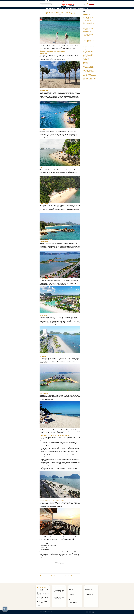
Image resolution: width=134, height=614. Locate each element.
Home (47, 8)
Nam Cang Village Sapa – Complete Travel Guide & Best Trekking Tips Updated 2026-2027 (88, 22)
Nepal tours (85, 63)
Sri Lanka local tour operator (88, 67)
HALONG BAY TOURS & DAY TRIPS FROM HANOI (59, 11)
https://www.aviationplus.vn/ (89, 79)
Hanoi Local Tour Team (73, 597)
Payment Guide (72, 604)
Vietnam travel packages (88, 54)
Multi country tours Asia (88, 51)
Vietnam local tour (86, 64)
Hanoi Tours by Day (73, 8)
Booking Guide (72, 599)
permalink (73, 566)
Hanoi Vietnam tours (87, 76)
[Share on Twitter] (58, 563)
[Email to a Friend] (60, 563)
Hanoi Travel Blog (88, 589)
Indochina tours (86, 52)
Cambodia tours (86, 59)
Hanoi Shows (67, 8)
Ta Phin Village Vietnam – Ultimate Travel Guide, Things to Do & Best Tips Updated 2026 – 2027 (88, 16)
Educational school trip (87, 68)
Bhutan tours (85, 62)
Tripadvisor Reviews (89, 594)
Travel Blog (86, 8)
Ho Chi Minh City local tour (88, 71)
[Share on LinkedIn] (63, 563)
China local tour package (88, 66)
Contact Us (92, 0)
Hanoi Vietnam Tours (60, 8)
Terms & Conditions (73, 602)
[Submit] (51, 4)
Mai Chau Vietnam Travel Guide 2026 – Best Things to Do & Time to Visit (88, 28)
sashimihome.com (86, 72)
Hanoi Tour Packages (52, 8)
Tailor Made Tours (81, 8)
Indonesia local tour (87, 74)
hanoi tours (42, 48)
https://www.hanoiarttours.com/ (89, 75)
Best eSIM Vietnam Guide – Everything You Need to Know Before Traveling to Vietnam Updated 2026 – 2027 (88, 34)
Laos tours (85, 60)
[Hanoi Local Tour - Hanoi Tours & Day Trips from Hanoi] (67, 4)
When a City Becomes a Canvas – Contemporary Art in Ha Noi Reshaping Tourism (88, 40)
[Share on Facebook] (56, 563)
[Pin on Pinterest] (62, 563)
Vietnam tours (86, 58)
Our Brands (71, 594)
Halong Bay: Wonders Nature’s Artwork (70, 575)
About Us (88, 0)
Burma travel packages (87, 55)
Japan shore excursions (87, 70)
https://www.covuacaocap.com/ (89, 78)
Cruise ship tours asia (87, 56)
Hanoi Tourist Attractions (90, 591)
